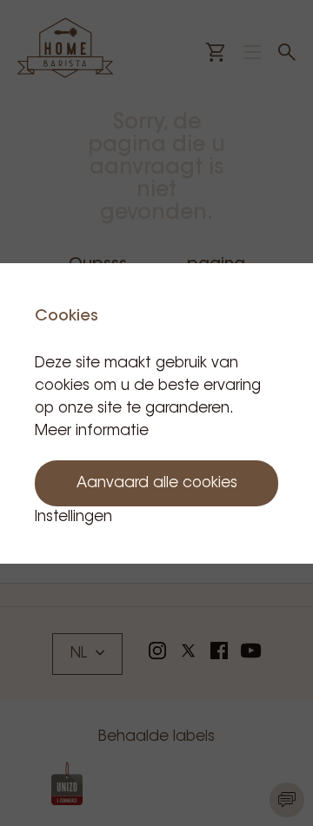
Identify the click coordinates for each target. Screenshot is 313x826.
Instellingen (73, 517)
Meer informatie (92, 431)
